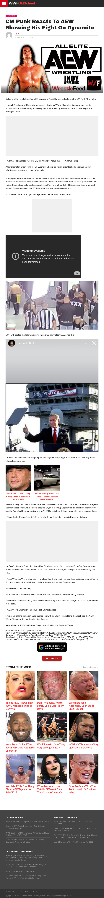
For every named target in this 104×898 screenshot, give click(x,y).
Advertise (24, 892)
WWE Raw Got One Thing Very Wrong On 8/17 (51, 746)
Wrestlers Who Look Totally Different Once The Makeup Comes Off (50, 789)
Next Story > (52, 658)
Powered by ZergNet (90, 667)
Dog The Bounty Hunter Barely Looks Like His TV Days (50, 705)
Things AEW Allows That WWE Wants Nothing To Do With (19, 705)
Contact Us (36, 892)
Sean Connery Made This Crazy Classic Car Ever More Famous (47, 496)
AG (19, 33)
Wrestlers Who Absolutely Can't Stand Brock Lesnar (81, 705)
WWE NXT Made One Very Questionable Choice (83, 746)
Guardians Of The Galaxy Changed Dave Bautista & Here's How (18, 496)
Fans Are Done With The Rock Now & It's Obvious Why (82, 789)
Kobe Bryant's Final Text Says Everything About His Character (20, 747)
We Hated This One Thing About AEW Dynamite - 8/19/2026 (20, 789)
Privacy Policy (10, 892)
